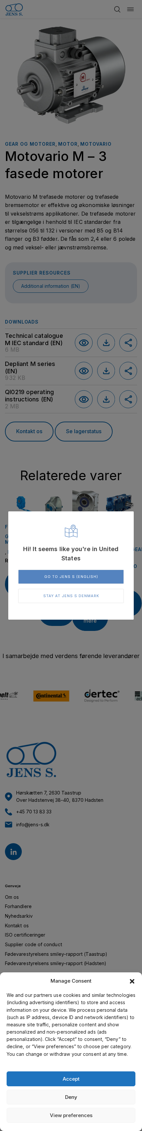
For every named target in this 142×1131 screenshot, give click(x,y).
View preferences (71, 1115)
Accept (71, 1079)
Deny (71, 1097)
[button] (132, 981)
